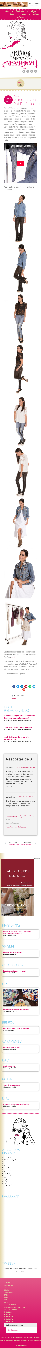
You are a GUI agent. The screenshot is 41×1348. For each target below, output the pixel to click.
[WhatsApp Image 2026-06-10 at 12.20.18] (17, 915)
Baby (6, 1295)
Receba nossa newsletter (14, 1307)
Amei (14, 698)
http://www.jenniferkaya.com (16, 827)
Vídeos (16, 96)
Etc (5, 1300)
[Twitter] (23, 71)
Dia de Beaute (6, 1170)
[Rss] (35, 71)
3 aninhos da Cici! (9, 1066)
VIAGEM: (8, 946)
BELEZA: (8, 1022)
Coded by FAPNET (21, 1345)
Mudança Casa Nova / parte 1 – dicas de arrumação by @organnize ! (17, 932)
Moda (6, 1297)
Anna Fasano (6, 1162)
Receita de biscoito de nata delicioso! (16, 1009)
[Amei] (13, 696)
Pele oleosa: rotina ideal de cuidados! (16, 1028)
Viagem (7, 1283)
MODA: (7, 1079)
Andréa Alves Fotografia (9, 1160)
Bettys (4, 1166)
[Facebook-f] (27, 71)
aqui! (13, 657)
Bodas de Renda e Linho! (11, 1047)
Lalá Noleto (5, 1178)
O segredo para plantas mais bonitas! (16, 1104)
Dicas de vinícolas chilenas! (12, 952)
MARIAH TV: (11, 926)
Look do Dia (8, 1285)
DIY (5, 1288)
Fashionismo (6, 1172)
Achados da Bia (7, 1158)
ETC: (5, 1098)
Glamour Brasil (6, 1176)
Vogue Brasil (6, 1186)
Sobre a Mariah (10, 1305)
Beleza (6, 1290)
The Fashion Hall (7, 1184)
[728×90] (20, 6)
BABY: (6, 1060)
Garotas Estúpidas (7, 1174)
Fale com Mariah (10, 1310)
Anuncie (7, 1302)
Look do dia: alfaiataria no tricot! (18, 727)
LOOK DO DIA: (13, 965)
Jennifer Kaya (11, 816)
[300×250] (17, 886)
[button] (13, 686)
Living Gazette (6, 1180)
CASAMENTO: (12, 1041)
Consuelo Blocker (7, 1168)
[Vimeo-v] (31, 71)
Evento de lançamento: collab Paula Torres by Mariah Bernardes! (19, 717)
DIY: (4, 984)
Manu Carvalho (7, 1182)
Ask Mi (4, 1164)
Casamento (8, 1292)
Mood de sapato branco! (11, 1085)
